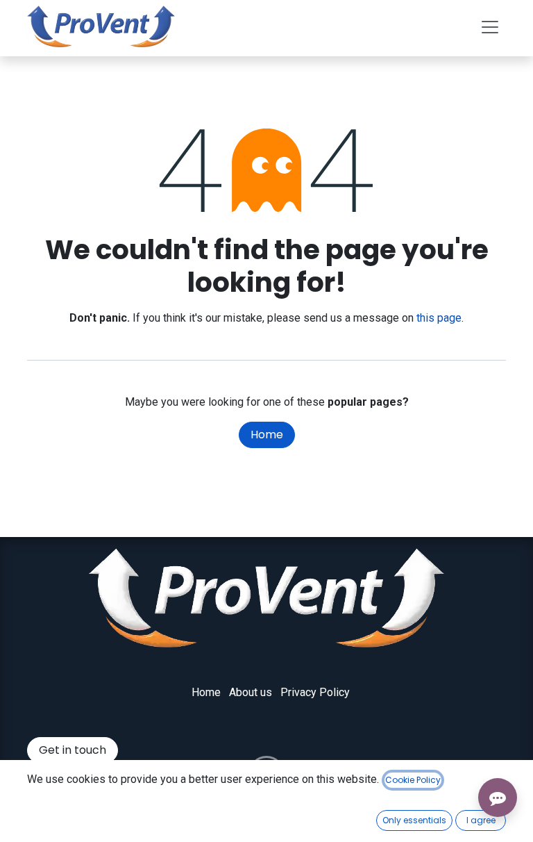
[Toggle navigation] (490, 26)
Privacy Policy (315, 692)
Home (267, 435)
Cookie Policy (413, 780)
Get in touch (72, 750)
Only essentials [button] (414, 820)
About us (250, 692)
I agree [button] (481, 820)
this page (439, 317)
